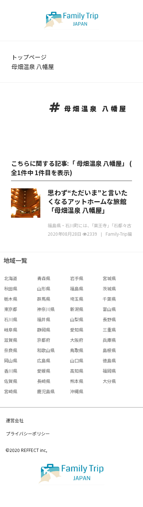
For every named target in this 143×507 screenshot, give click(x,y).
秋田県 (10, 288)
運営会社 (14, 420)
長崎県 (43, 381)
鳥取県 (76, 350)
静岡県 (43, 329)
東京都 (10, 309)
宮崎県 (10, 391)
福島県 (76, 288)
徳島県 (109, 360)
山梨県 (76, 319)
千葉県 (109, 299)
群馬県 (43, 299)
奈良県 (10, 350)
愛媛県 (43, 370)
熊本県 (76, 381)
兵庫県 (109, 340)
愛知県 (76, 329)
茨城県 (109, 288)
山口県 (76, 360)
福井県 (43, 319)
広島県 (43, 360)
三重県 (109, 329)
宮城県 (109, 278)
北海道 (10, 278)
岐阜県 (10, 329)
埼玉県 (76, 299)
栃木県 (10, 299)
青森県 (43, 278)
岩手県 (76, 278)
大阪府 (76, 340)
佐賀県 (10, 381)
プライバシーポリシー (28, 433)
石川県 (10, 319)
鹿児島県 (46, 391)
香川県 (10, 370)
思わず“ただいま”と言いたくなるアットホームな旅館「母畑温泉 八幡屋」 (88, 201)
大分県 (109, 381)
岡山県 (10, 360)
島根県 (109, 350)
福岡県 (109, 370)
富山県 (109, 309)
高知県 (76, 370)
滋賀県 (10, 340)
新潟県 (76, 309)
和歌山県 (46, 350)
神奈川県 (46, 309)
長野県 (109, 319)
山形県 (43, 288)
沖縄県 (76, 391)
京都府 (43, 340)
